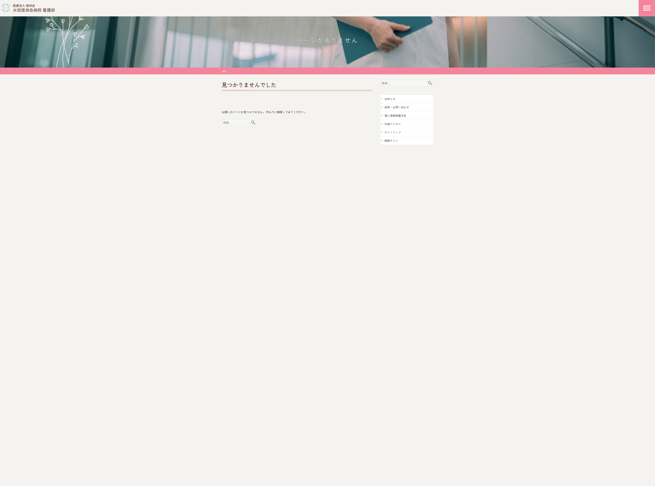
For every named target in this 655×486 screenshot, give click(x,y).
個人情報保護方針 (395, 115)
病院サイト (391, 141)
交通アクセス (392, 124)
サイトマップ (392, 132)
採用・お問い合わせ (396, 107)
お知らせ (389, 99)
